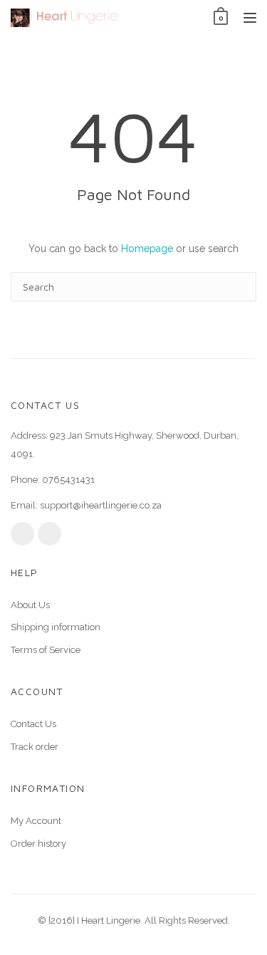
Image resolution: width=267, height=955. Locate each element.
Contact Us (33, 724)
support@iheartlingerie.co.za (101, 505)
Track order (34, 746)
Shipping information (55, 627)
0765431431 (68, 479)
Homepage (147, 248)
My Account (36, 820)
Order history (38, 843)
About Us (30, 605)
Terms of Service (45, 650)
